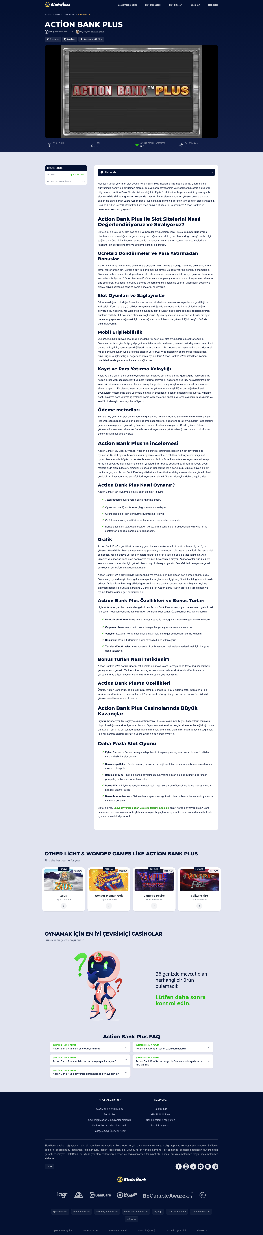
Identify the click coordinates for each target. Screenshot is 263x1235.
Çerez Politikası (90, 1230)
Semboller (110, 1114)
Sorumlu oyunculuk (176, 1230)
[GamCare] (100, 1195)
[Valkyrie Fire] (199, 889)
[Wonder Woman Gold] (108, 889)
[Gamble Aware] (168, 1195)
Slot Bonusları (153, 4)
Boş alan (195, 4)
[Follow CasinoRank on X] (193, 1166)
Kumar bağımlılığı (147, 1230)
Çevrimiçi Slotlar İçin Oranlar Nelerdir (109, 1120)
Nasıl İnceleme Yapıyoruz (160, 1120)
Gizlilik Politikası (160, 1114)
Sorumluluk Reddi (118, 1230)
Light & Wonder (77, 174)
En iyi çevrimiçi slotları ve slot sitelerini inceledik (141, 807)
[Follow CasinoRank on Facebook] (179, 1166)
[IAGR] (62, 1195)
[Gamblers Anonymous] (78, 1195)
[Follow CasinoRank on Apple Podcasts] (215, 1166)
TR (48, 1166)
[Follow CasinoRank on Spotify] (208, 1166)
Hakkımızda (160, 1109)
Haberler (213, 4)
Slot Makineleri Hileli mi (109, 1109)
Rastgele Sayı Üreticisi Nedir (110, 1131)
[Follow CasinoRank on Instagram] (186, 1166)
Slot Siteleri (176, 4)
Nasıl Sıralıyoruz (160, 1125)
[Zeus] (63, 889)
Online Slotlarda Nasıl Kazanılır (110, 1125)
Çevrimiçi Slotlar (127, 4)
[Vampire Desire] (154, 889)
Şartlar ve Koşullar (63, 1230)
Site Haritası (203, 1230)
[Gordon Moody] (127, 1195)
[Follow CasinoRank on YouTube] (201, 1166)
